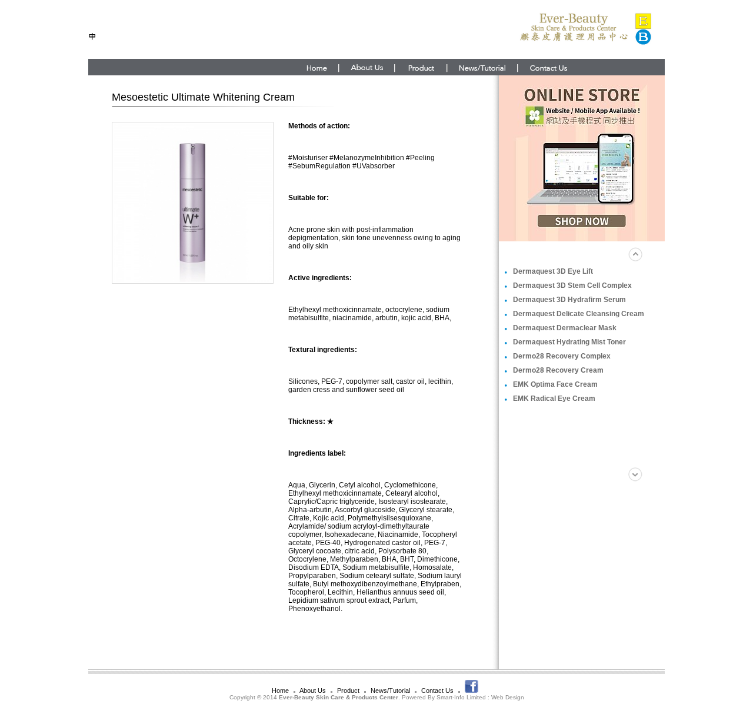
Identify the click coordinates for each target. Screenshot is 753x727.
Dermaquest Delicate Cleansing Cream (578, 314)
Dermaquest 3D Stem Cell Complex (572, 285)
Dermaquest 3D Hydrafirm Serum (569, 300)
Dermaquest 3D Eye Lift (553, 271)
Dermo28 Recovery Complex (562, 356)
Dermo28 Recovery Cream (558, 370)
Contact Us (437, 690)
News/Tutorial (390, 690)
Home (280, 690)
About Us (312, 690)
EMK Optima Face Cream (555, 384)
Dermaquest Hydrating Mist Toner (569, 342)
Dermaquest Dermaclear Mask (565, 328)
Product (348, 690)
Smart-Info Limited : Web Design (480, 697)
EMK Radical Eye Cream (554, 398)
